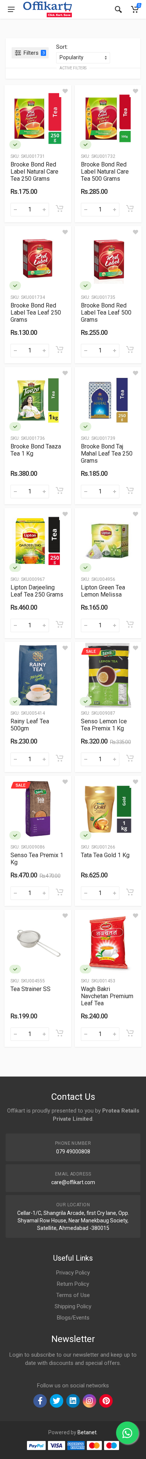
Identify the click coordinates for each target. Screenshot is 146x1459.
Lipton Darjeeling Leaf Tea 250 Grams (36, 591)
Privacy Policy (73, 1272)
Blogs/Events (73, 1317)
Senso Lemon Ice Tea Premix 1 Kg (104, 725)
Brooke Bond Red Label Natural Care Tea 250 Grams (34, 171)
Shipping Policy (73, 1306)
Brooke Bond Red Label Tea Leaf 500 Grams (106, 312)
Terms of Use (73, 1295)
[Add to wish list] (65, 91)
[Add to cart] (59, 208)
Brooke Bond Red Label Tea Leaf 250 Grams (35, 312)
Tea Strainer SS (30, 989)
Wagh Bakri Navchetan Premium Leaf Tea (107, 996)
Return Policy (73, 1284)
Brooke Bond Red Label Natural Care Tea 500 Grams (105, 171)
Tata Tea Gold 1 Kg (105, 855)
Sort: (62, 46)
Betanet (87, 1432)
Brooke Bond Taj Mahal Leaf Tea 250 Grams (107, 453)
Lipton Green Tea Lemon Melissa (103, 591)
